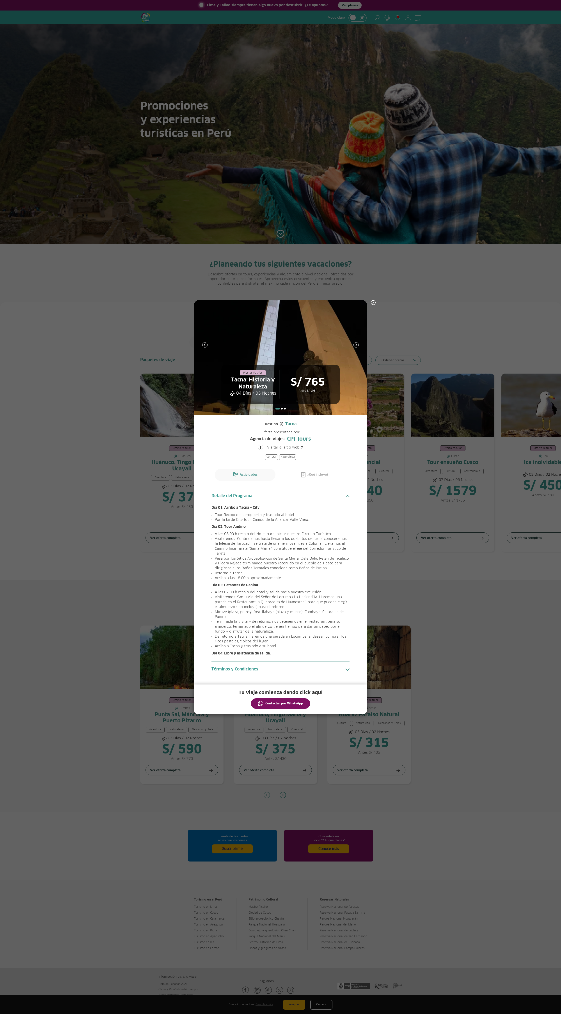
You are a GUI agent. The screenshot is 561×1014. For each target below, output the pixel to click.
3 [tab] (285, 409)
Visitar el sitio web (283, 447)
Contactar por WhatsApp (284, 703)
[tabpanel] (280, 357)
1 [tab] (277, 409)
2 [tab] (282, 409)
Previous (205, 344)
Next (356, 344)
